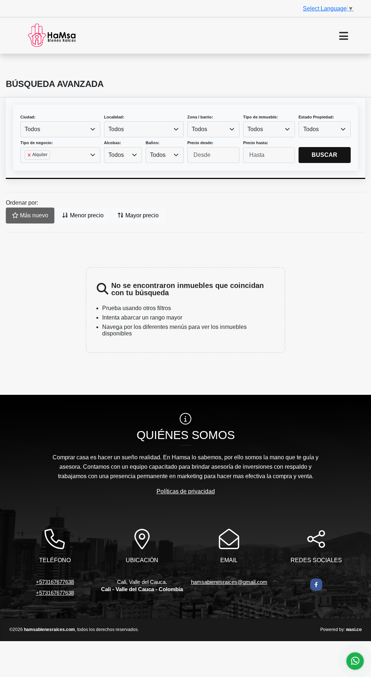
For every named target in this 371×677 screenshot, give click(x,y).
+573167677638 (55, 582)
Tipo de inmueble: (260, 117)
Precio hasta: (255, 143)
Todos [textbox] (32, 129)
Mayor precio (141, 215)
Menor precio (86, 215)
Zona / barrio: (200, 117)
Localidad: (114, 117)
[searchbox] (27, 166)
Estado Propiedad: (316, 117)
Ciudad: (28, 117)
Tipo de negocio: (36, 143)
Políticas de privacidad (186, 491)
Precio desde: (200, 143)
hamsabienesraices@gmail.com (229, 582)
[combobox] (60, 129)
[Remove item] (29, 155)
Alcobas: (112, 143)
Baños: (152, 143)
